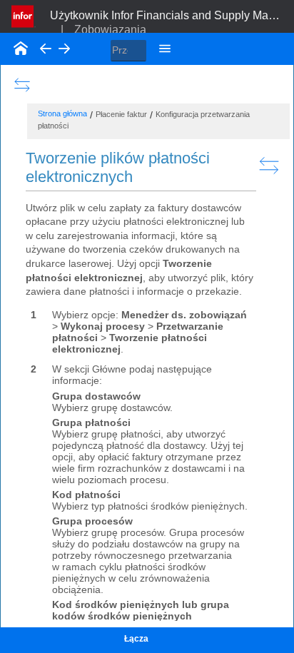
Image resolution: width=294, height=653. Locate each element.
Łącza (136, 639)
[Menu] (165, 48)
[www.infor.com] (23, 15)
